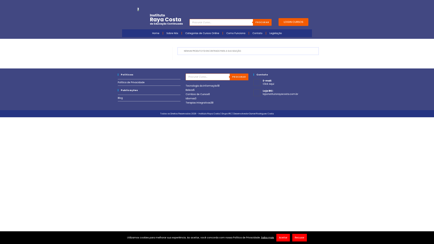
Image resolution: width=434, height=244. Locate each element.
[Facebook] (283, 4)
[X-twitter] (310, 4)
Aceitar (283, 237)
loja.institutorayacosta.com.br (280, 94)
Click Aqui (268, 84)
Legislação (276, 33)
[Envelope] (299, 4)
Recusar (299, 237)
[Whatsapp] (304, 4)
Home (155, 33)
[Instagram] (294, 4)
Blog (120, 98)
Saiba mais (267, 237)
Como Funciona (235, 33)
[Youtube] (289, 4)
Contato (257, 33)
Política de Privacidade (131, 82)
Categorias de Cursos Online (202, 33)
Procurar (262, 22)
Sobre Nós (172, 33)
